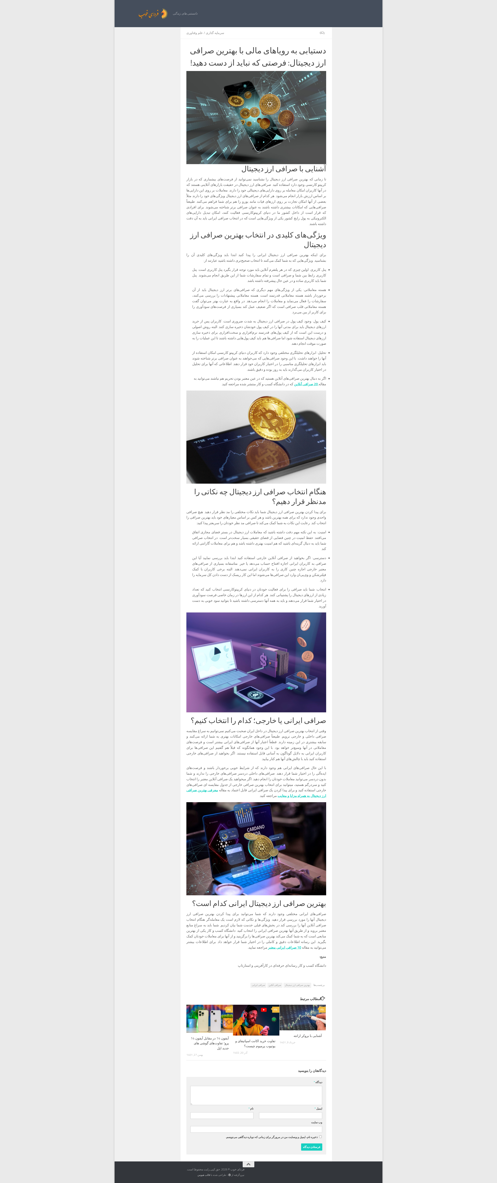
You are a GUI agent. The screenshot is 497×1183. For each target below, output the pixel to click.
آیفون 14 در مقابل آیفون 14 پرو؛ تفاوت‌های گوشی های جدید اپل (210, 1043)
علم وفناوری (194, 33)
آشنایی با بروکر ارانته (308, 1036)
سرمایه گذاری (215, 33)
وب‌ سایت (316, 1122)
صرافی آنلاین (275, 985)
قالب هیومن (203, 1174)
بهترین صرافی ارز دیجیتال (297, 985)
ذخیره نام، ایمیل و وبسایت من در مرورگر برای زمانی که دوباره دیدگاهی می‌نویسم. (272, 1137)
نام (251, 1108)
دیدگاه (318, 1082)
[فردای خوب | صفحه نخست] (144, 13)
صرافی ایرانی (258, 985)
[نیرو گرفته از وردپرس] (229, 1175)
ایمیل (318, 1108)
